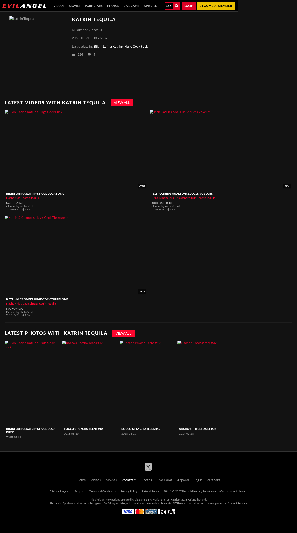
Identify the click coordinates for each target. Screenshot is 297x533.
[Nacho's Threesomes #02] (205, 383)
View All (122, 103)
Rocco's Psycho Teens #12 (83, 428)
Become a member (216, 5)
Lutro (154, 197)
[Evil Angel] (24, 6)
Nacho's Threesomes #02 (197, 428)
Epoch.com (69, 503)
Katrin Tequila (31, 197)
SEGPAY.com (180, 503)
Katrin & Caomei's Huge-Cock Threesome (37, 299)
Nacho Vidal (13, 197)
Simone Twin (167, 197)
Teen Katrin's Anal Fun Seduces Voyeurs (182, 193)
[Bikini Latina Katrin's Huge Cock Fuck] (33, 383)
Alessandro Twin (187, 197)
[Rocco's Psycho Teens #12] (90, 383)
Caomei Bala (30, 303)
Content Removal (238, 503)
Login (189, 5)
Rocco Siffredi (161, 203)
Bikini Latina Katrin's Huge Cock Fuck (121, 46)
